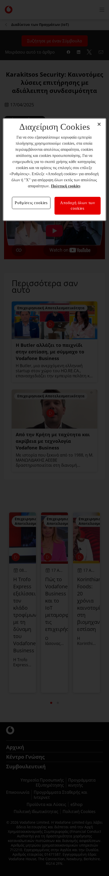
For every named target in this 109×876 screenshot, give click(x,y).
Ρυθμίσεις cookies (31, 203)
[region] (54, 169)
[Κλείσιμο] (99, 124)
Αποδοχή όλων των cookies (77, 205)
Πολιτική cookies (65, 186)
